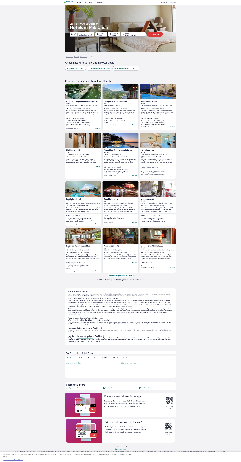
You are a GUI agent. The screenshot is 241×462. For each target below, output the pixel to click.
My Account (173, 2)
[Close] (238, 457)
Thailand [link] (76, 57)
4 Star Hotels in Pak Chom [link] (73, 363)
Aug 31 (102, 35)
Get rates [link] (97, 128)
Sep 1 (114, 35)
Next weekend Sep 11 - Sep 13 (127, 68)
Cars (85, 2)
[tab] (70, 358)
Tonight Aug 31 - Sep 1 (76, 68)
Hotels (79, 2)
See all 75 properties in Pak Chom (120, 275)
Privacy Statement (8, 460)
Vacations (99, 2)
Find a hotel (155, 34)
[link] (84, 388)
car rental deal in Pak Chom (85, 338)
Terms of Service (18, 460)
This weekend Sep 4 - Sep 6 (100, 68)
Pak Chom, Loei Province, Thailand (84, 35)
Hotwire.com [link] (69, 57)
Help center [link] (111, 446)
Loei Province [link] (83, 57)
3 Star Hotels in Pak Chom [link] (128, 363)
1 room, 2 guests (130, 35)
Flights (91, 2)
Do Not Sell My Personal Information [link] (128, 446)
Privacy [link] (98, 446)
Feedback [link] (141, 446)
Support (165, 2)
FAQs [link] (116, 446)
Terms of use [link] (104, 446)
